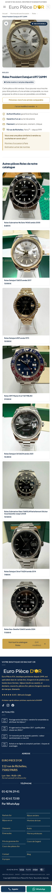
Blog (29, 854)
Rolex (34, 13)
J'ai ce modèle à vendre (26, 106)
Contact (5, 854)
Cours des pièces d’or (11, 846)
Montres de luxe (34, 820)
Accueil (4, 13)
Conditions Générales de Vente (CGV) (33, 874)
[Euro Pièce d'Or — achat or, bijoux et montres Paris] (22, 671)
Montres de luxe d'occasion (19, 13)
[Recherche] (48, 7)
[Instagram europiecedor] (8, 705)
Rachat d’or (7, 815)
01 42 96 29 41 (12, 870)
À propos (6, 859)
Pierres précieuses (34, 833)
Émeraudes (7, 833)
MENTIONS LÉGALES (8, 874)
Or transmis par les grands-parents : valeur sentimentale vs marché (26, 736)
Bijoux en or (7, 820)
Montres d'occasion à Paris (16, 143)
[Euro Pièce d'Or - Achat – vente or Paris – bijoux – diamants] (26, 7)
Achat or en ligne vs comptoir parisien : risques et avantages (29, 744)
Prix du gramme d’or (10, 841)
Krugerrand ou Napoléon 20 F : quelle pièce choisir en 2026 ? (27, 728)
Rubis (29, 828)
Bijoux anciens (33, 815)
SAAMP (39, 700)
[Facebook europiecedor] (12, 705)
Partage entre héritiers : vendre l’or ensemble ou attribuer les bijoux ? (29, 720)
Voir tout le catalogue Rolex (27, 643)
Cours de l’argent (34, 841)
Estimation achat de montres (17, 147)
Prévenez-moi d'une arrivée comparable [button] (26, 100)
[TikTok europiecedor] (3, 705)
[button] (4, 7)
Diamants (6, 828)
